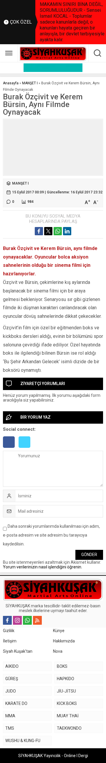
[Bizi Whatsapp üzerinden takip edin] (27, 620)
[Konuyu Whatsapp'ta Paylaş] (58, 231)
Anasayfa (11, 83)
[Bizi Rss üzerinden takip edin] (37, 620)
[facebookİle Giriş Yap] (11, 448)
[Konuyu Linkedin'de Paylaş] (67, 231)
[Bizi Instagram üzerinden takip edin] (17, 620)
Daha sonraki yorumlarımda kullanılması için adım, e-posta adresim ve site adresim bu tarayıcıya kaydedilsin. (51, 535)
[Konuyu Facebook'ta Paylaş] (39, 231)
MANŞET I (30, 83)
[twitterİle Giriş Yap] (26, 448)
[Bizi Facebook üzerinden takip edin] (7, 620)
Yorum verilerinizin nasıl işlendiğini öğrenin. (42, 567)
